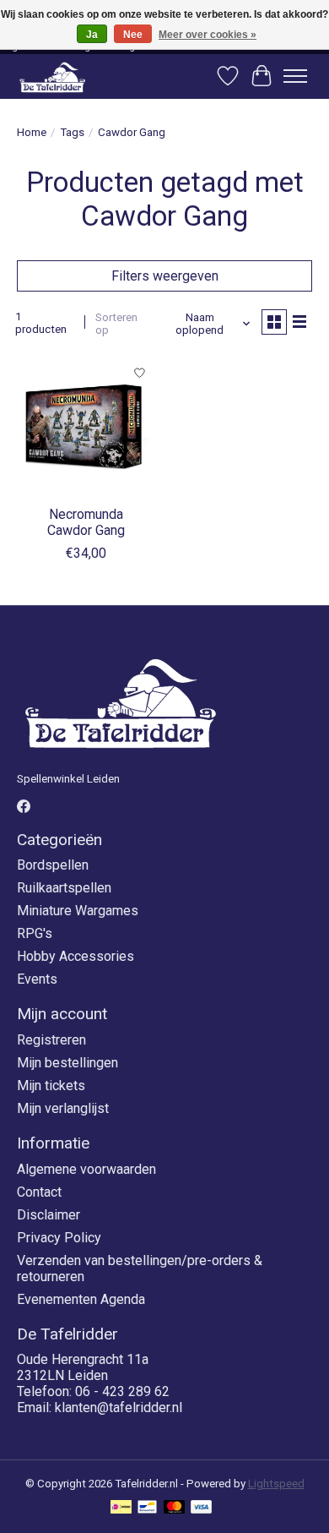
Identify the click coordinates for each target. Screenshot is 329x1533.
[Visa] (202, 1508)
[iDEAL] (121, 1508)
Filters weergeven (164, 276)
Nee (133, 35)
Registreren (51, 1040)
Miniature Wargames (77, 911)
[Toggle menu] (295, 76)
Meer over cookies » (207, 35)
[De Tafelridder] (52, 76)
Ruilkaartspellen (64, 888)
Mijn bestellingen (67, 1063)
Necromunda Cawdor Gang (86, 522)
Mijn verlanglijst (63, 1108)
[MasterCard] (175, 1508)
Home (31, 132)
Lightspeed (276, 1483)
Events (37, 979)
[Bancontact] (147, 1508)
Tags (72, 132)
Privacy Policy (59, 1238)
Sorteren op (116, 323)
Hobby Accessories (75, 956)
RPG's (34, 933)
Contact (39, 1192)
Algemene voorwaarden (86, 1169)
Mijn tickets (51, 1085)
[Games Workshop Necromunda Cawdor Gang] (86, 426)
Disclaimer (48, 1215)
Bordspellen (53, 865)
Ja (92, 35)
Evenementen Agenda (81, 1299)
